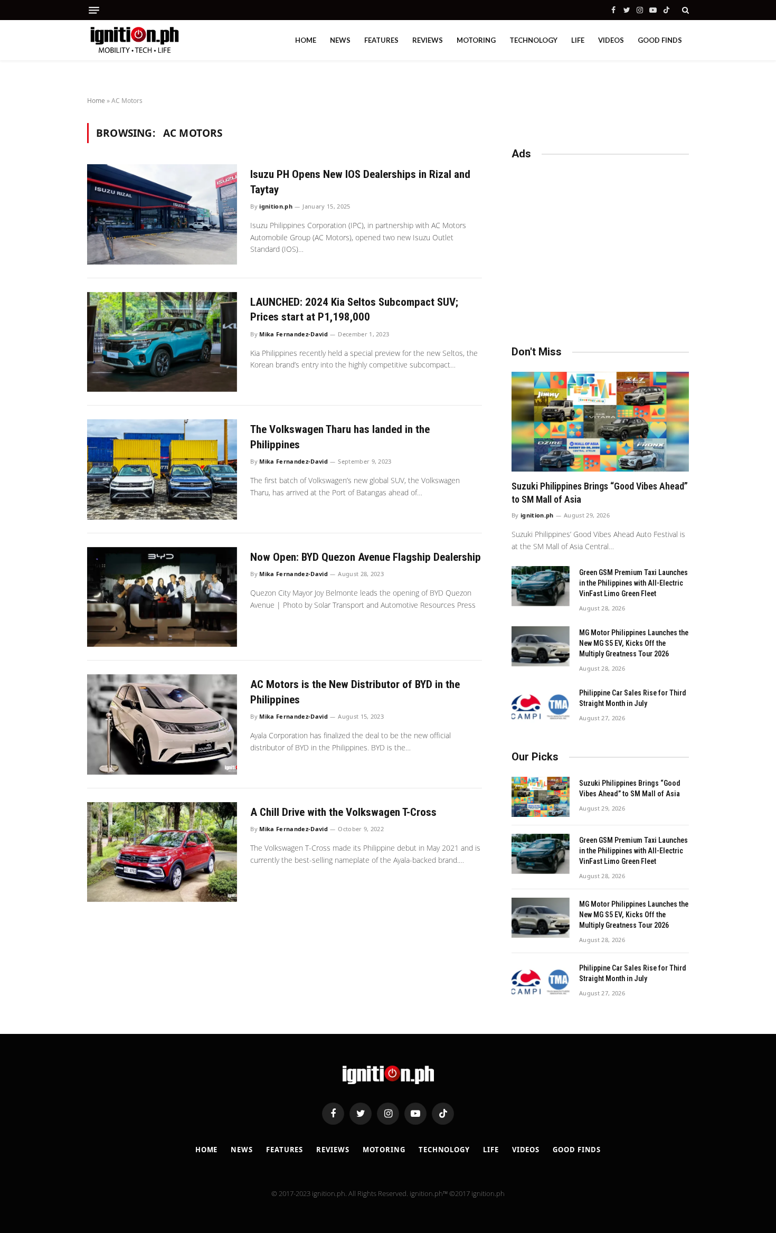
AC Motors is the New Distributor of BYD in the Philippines (355, 692)
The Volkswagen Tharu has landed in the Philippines (340, 437)
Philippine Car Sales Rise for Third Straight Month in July (632, 698)
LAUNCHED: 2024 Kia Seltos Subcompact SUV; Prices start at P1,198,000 (354, 310)
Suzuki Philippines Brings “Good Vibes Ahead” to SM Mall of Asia (600, 492)
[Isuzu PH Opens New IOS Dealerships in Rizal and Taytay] (162, 214)
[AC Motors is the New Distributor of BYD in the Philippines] (162, 724)
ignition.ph (275, 206)
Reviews (427, 40)
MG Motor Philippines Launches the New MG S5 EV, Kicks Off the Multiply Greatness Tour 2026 (633, 643)
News (340, 40)
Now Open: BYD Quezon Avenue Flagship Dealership (365, 557)
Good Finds (660, 40)
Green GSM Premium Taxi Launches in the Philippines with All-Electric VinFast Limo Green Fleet (633, 583)
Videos (611, 40)
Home (305, 40)
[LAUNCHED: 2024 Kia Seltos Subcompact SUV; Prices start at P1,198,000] (162, 342)
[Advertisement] (600, 248)
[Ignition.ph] (134, 40)
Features (381, 40)
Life (577, 40)
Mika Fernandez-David (293, 334)
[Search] (684, 10)
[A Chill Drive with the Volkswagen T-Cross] (162, 852)
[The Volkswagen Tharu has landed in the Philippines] (162, 469)
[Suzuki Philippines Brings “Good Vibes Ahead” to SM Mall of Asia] (600, 422)
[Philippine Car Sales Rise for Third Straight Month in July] (541, 706)
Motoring (476, 40)
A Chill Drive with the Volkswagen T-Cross (343, 812)
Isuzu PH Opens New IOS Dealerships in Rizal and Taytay (360, 182)
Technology (533, 40)
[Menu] (94, 10)
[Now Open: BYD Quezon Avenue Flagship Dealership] (162, 597)
